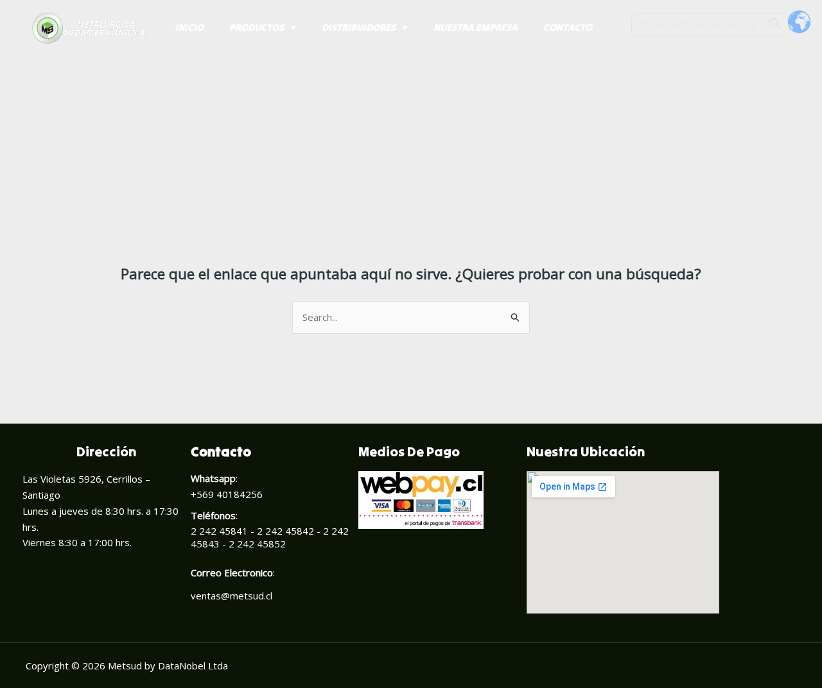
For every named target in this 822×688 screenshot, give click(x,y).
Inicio (189, 27)
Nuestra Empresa (475, 27)
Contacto (567, 27)
